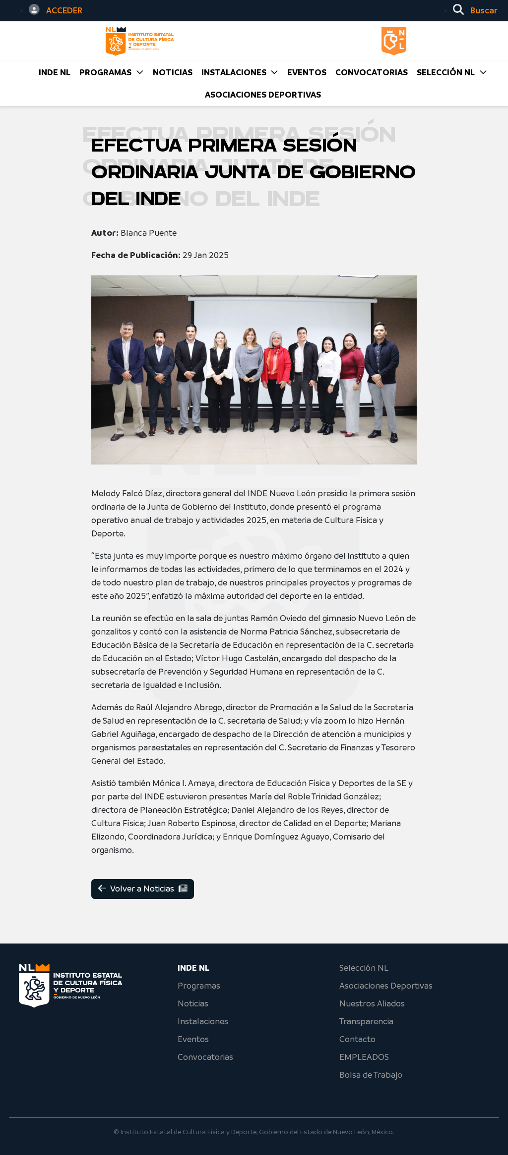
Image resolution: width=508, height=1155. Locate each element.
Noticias (193, 1003)
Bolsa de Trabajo (370, 1074)
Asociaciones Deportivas (263, 94)
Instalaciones (203, 1021)
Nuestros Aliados (372, 1003)
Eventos (193, 1039)
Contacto (357, 1039)
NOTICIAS (172, 72)
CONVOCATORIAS (371, 72)
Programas (199, 985)
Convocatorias (205, 1056)
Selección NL (363, 967)
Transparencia (366, 1021)
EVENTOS (306, 72)
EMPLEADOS (364, 1056)
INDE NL (54, 72)
